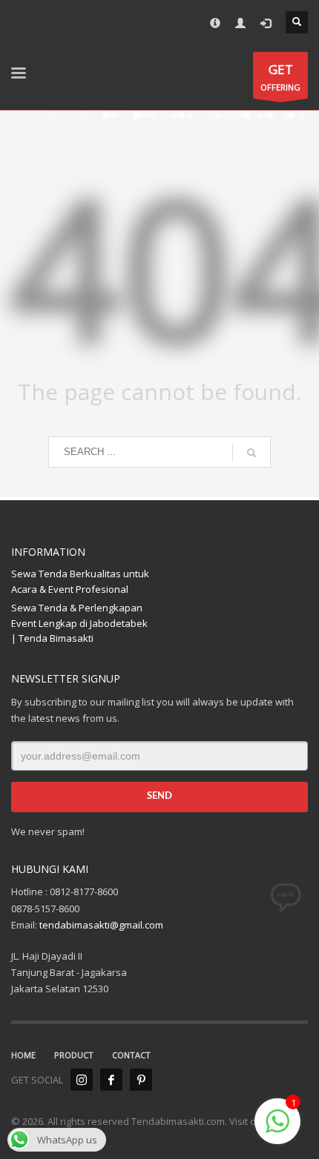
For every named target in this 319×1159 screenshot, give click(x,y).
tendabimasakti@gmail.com (101, 924)
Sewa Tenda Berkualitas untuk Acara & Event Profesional (80, 581)
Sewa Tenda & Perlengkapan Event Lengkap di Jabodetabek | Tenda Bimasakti (79, 623)
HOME (23, 1054)
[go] (251, 452)
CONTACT (131, 1054)
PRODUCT (73, 1054)
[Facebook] (111, 1080)
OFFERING (280, 77)
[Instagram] (81, 1080)
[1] (277, 1129)
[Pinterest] (141, 1080)
